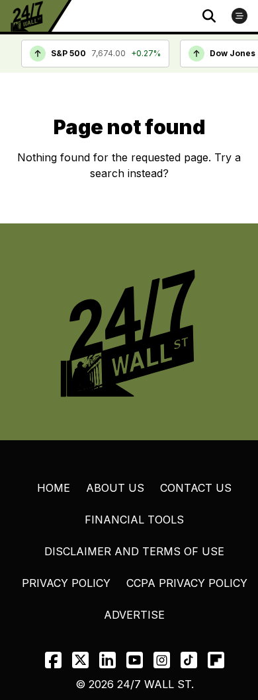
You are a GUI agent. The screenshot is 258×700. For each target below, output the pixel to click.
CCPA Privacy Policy (186, 583)
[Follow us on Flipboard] (216, 660)
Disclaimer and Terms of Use (134, 551)
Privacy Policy (66, 583)
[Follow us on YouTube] (134, 660)
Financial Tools (134, 519)
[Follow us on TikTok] (189, 660)
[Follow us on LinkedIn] (107, 660)
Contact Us (196, 487)
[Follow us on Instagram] (161, 660)
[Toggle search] (209, 16)
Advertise (134, 614)
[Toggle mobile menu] (239, 16)
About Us (115, 487)
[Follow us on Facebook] (53, 660)
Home (53, 487)
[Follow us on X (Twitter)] (80, 660)
